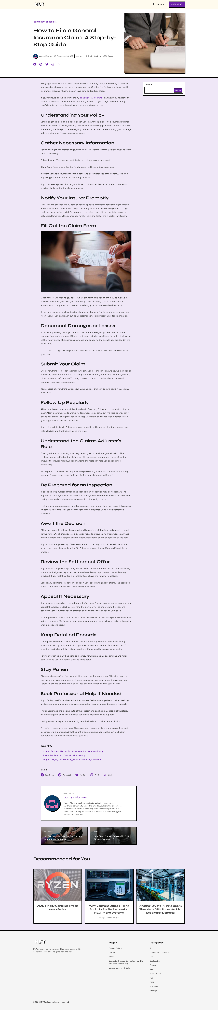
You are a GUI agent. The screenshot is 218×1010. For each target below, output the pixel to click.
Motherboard (155, 974)
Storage (153, 991)
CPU (151, 957)
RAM (152, 982)
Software (154, 986)
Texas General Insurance (91, 97)
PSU (151, 978)
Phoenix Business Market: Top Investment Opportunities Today (73, 751)
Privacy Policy (115, 948)
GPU (152, 969)
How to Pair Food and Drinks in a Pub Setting (64, 755)
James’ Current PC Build (119, 968)
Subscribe (176, 4)
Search (148, 84)
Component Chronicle (45, 22)
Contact (112, 952)
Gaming (153, 965)
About (111, 957)
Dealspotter (155, 961)
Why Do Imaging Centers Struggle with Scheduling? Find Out (72, 759)
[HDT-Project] (39, 4)
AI (151, 948)
